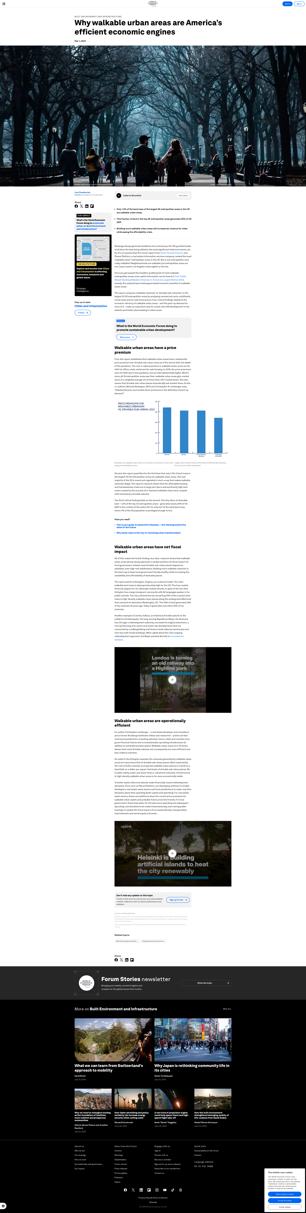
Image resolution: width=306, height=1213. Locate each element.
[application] (173, 680)
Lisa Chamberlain (82, 192)
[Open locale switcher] (3, 1206)
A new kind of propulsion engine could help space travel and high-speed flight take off (171, 1115)
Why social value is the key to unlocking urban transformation (148, 533)
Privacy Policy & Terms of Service (153, 1198)
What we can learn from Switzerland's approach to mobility (109, 1067)
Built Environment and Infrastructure (98, 17)
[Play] (118, 195)
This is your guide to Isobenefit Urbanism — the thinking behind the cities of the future (151, 526)
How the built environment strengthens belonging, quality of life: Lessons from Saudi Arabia (211, 1115)
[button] (173, 680)
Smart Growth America (171, 253)
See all (227, 1009)
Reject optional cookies (284, 1194)
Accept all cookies (285, 1201)
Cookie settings (285, 1207)
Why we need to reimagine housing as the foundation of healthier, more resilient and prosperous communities (93, 1116)
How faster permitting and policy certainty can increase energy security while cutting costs (132, 1115)
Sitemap (153, 1202)
